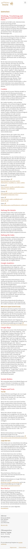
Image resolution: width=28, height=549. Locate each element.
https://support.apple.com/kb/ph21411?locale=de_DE (11, 200)
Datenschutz (22, 547)
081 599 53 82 (4, 525)
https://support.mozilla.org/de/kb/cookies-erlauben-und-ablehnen (13, 188)
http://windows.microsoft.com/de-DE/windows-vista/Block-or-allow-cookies (13, 182)
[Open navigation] (25, 2)
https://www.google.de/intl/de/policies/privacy (14, 438)
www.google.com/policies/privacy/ (10, 486)
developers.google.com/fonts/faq (10, 482)
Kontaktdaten (4, 508)
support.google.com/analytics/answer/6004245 (14, 325)
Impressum (13, 547)
